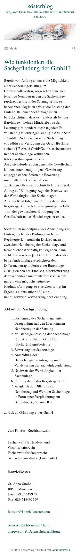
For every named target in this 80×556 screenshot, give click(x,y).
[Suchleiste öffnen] (74, 48)
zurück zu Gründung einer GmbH (28, 412)
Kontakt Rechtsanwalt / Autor (29, 525)
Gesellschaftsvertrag (19, 90)
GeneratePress (61, 550)
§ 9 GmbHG (40, 255)
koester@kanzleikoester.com (29, 511)
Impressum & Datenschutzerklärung (34, 531)
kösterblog (40, 6)
